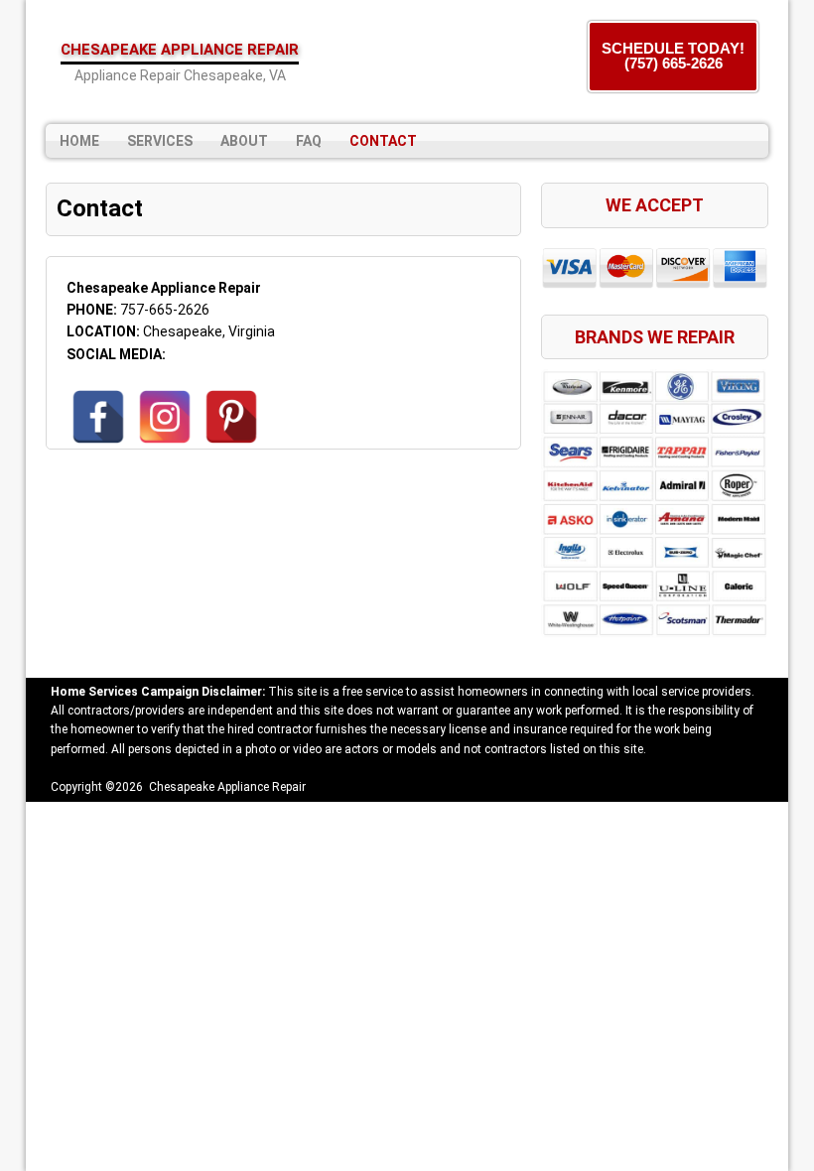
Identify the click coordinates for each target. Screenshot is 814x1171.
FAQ (309, 141)
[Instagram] (165, 417)
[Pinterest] (231, 417)
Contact (383, 141)
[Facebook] (98, 417)
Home (79, 141)
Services (160, 141)
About (244, 141)
